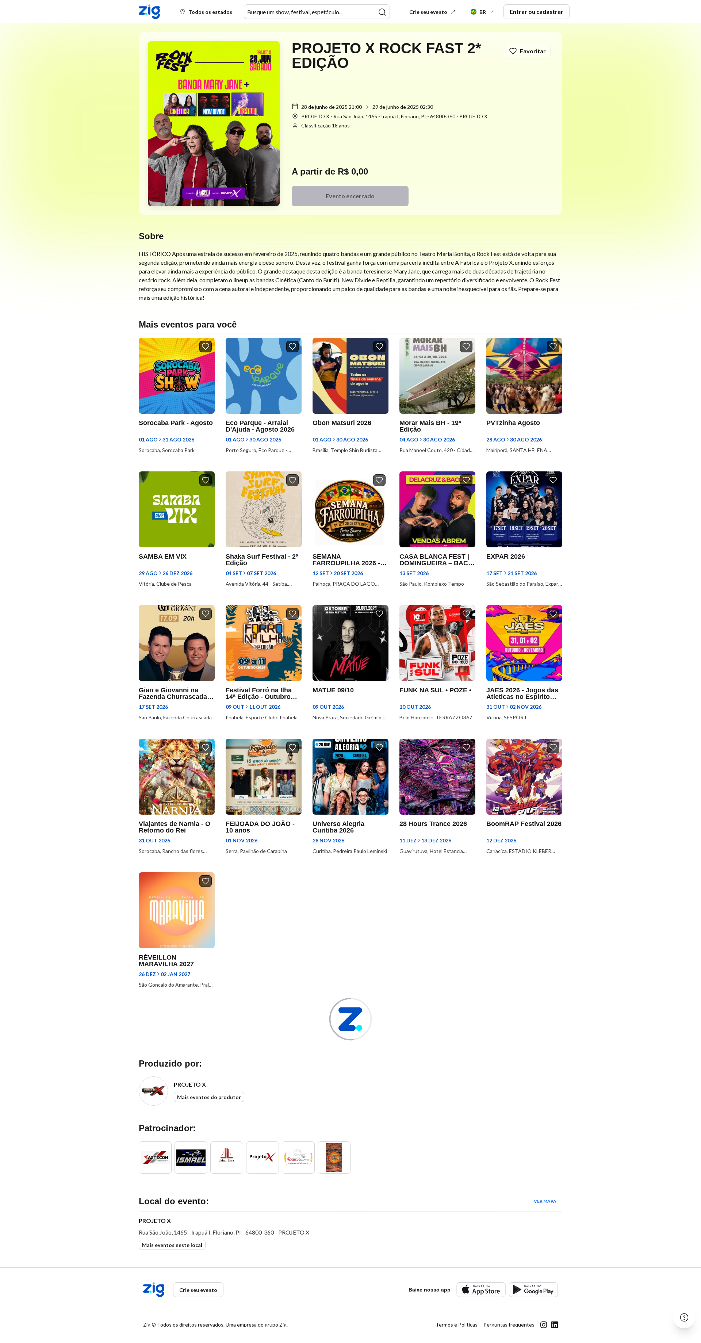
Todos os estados (210, 12)
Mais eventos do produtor (209, 1097)
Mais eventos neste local (172, 1245)
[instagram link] (543, 1324)
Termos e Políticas (457, 1324)
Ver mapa (545, 1201)
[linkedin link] (554, 1324)
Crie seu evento (428, 12)
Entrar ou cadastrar (536, 11)
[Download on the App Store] (481, 1289)
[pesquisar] (382, 12)
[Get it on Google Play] (533, 1289)
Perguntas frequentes (509, 1324)
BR (482, 12)
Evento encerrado (350, 195)
